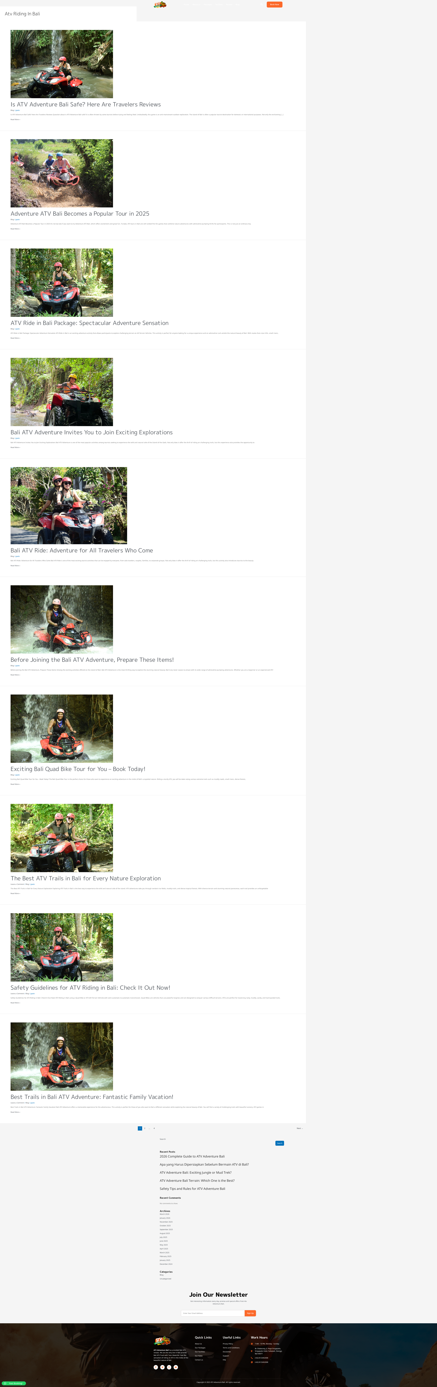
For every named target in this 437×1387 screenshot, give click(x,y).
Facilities (219, 4)
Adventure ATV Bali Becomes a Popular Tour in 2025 (80, 213)
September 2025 (166, 1229)
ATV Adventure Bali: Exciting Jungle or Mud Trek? (195, 1172)
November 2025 (166, 1222)
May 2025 (164, 1245)
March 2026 (164, 1214)
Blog (237, 4)
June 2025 (164, 1241)
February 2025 (165, 1256)
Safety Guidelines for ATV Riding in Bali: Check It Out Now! (90, 987)
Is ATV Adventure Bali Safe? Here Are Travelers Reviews (86, 104)
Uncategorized (165, 1279)
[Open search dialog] (261, 4)
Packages (208, 4)
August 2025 (165, 1233)
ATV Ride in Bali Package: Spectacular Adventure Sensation (90, 323)
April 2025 (164, 1249)
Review (229, 4)
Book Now (274, 4)
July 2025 (163, 1237)
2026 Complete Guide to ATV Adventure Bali (192, 1156)
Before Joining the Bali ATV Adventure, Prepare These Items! (92, 660)
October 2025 (165, 1225)
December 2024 (166, 1264)
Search (163, 1139)
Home (186, 4)
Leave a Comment (17, 884)
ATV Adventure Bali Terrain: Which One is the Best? (197, 1180)
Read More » (15, 119)
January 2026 (165, 1218)
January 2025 (165, 1260)
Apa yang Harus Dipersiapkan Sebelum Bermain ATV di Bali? (204, 1164)
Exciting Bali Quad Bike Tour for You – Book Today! (78, 769)
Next (300, 1128)
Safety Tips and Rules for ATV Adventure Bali (192, 1188)
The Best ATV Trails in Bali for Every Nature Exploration (86, 878)
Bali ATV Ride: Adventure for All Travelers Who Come (82, 550)
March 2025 (164, 1252)
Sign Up (250, 1313)
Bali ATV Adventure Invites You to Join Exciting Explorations (92, 432)
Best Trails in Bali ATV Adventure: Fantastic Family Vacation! (92, 1097)
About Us (196, 4)
